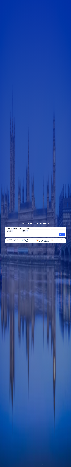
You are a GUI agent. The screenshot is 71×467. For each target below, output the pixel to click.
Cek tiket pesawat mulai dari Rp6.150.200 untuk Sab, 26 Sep (35, 225)
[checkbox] (27, 228)
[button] (62, 2)
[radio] (9, 228)
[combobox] (13, 231)
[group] (13, 231)
